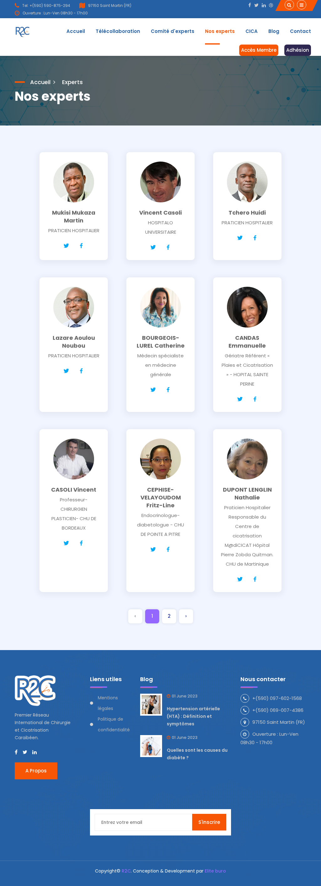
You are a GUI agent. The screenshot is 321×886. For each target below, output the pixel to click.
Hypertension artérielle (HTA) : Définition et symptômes (193, 716)
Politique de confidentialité (114, 724)
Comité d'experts (172, 31)
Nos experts (220, 31)
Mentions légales (108, 703)
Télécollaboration (118, 31)
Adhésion (297, 50)
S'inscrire (209, 822)
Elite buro (215, 871)
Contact (300, 31)
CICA (251, 31)
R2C (126, 871)
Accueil (75, 31)
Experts (72, 82)
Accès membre (258, 50)
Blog (273, 31)
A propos (36, 770)
